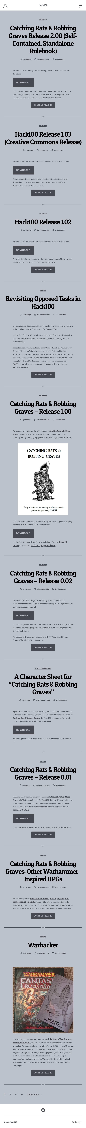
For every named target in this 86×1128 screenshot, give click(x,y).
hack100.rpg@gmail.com (43, 545)
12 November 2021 (43, 785)
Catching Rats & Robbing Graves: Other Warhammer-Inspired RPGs (42, 871)
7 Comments (61, 314)
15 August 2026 (43, 59)
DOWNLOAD (23, 82)
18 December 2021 (43, 314)
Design (43, 291)
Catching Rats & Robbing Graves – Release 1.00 (43, 407)
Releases (43, 20)
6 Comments (58, 150)
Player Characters (43, 668)
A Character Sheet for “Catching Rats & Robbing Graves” (43, 684)
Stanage (28, 59)
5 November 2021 (43, 887)
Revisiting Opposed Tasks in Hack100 (43, 302)
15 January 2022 (43, 230)
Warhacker (43, 945)
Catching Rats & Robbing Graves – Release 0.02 (43, 577)
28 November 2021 (43, 700)
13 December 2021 (43, 420)
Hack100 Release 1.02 (43, 222)
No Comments (60, 59)
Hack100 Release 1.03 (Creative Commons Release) (43, 138)
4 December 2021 (43, 589)
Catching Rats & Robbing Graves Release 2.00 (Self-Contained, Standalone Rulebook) (43, 39)
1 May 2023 (44, 150)
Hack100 (43, 5)
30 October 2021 (43, 953)
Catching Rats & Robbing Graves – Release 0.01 (43, 773)
